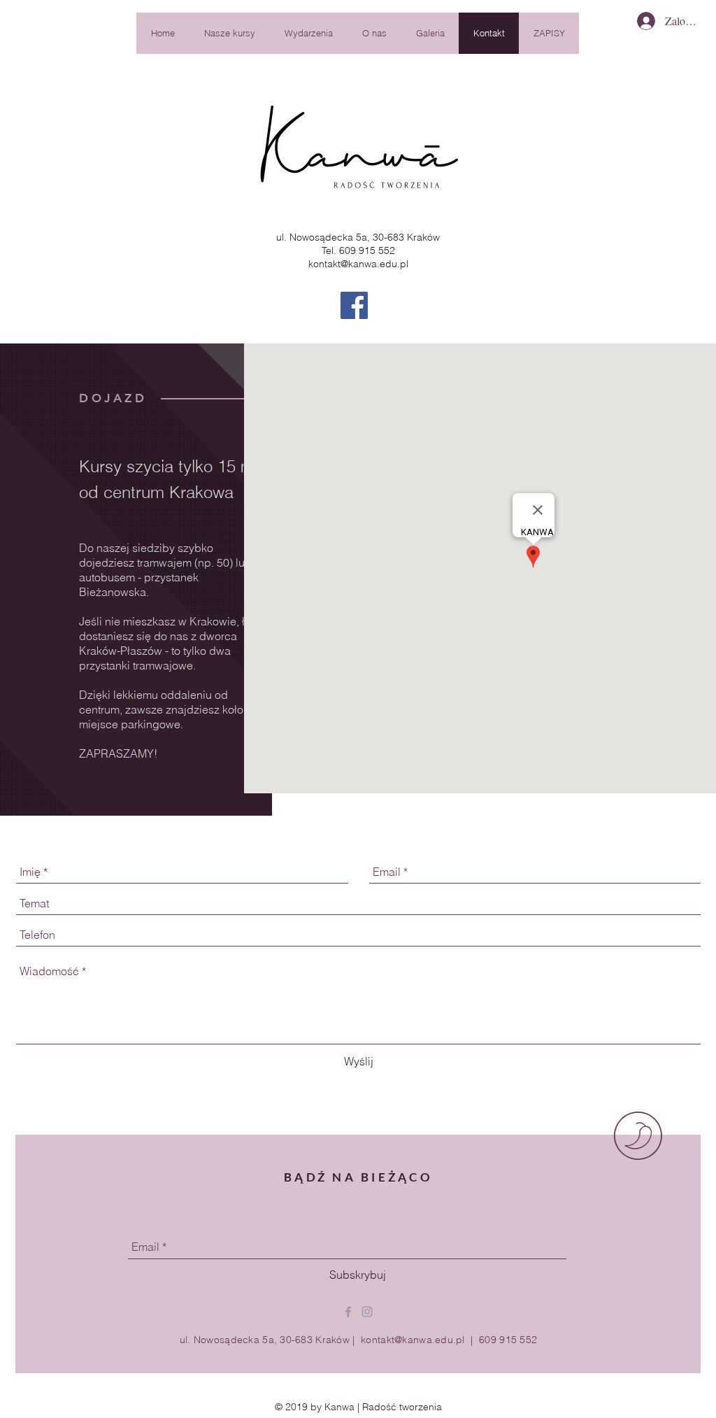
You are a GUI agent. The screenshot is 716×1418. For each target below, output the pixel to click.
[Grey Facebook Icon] (348, 1312)
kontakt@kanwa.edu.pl (358, 263)
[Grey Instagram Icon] (367, 1312)
